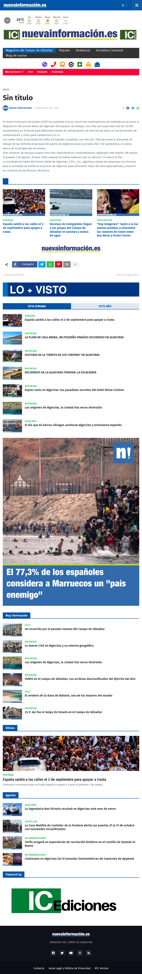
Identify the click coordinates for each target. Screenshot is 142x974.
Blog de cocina (16, 55)
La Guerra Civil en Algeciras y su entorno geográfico (59, 645)
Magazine (42, 72)
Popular (64, 50)
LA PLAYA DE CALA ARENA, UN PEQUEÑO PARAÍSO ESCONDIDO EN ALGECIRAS (74, 337)
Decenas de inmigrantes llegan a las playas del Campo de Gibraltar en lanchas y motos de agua (71, 229)
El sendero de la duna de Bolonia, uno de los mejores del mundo (68, 695)
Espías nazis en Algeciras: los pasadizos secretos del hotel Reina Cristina (74, 390)
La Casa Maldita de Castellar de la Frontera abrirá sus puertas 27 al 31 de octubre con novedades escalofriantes (79, 827)
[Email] (67, 264)
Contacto (39, 968)
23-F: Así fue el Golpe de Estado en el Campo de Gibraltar (63, 712)
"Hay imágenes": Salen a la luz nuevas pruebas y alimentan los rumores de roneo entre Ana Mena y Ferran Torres (117, 229)
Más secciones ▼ (14, 72)
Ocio (30, 72)
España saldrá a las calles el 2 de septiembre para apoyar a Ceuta (23, 228)
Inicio (6, 89)
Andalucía (83, 50)
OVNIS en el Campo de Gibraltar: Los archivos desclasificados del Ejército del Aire (80, 679)
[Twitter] (132, 108)
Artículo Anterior (14, 274)
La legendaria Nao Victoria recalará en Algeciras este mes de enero (70, 808)
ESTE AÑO (105, 306)
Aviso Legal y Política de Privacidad (69, 968)
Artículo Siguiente (126, 274)
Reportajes (57, 72)
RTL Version (102, 968)
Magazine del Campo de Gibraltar (29, 50)
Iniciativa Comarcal (109, 50)
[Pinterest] (58, 264)
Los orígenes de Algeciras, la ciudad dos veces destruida (63, 407)
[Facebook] (127, 108)
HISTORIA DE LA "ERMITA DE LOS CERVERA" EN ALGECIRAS (62, 355)
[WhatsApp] (138, 108)
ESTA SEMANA (37, 306)
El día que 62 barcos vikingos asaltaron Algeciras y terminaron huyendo (73, 425)
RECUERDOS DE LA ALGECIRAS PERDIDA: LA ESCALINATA (60, 372)
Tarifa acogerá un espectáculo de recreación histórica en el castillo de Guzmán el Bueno (80, 844)
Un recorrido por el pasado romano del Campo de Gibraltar (65, 629)
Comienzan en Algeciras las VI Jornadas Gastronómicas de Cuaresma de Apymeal (79, 858)
